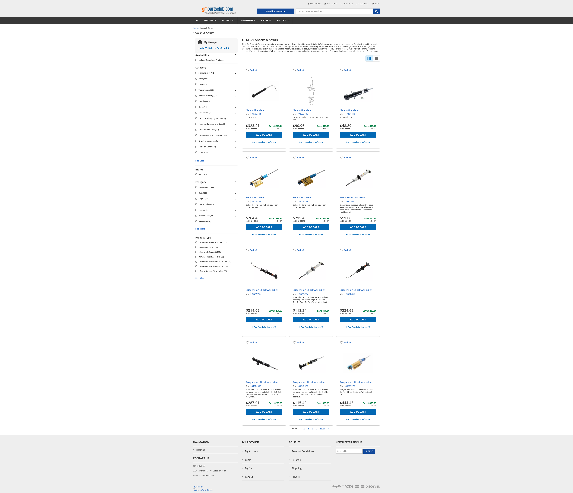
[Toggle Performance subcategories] (235, 216)
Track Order (331, 3)
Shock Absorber (255, 110)
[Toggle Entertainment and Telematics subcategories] (235, 135)
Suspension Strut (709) (208, 247)
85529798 (256, 201)
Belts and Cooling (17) (208, 95)
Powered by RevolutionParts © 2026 (203, 488)
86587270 (350, 386)
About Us (266, 20)
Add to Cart (264, 134)
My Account (315, 3)
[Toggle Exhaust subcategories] (235, 152)
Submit (369, 451)
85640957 (256, 293)
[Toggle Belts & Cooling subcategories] (235, 221)
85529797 (303, 201)
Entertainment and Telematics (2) (213, 135)
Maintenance (248, 20)
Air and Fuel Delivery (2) (209, 129)
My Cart (249, 468)
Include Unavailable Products (211, 60)
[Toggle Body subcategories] (235, 78)
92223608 (303, 113)
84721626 (350, 201)
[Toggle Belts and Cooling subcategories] (235, 95)
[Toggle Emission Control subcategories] (235, 147)
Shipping (297, 468)
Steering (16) (204, 101)
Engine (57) (203, 84)
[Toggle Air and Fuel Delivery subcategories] (235, 130)
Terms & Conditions (303, 451)
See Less (199, 160)
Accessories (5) (205, 112)
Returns (296, 459)
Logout (249, 476)
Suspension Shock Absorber (262, 290)
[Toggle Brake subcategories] (235, 107)
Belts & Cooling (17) (207, 221)
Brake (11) (203, 107)
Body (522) (203, 78)
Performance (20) (206, 215)
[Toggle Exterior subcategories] (235, 210)
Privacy (296, 476)
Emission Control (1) (207, 146)
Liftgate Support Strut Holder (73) (213, 271)
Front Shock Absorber (352, 197)
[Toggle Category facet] (235, 67)
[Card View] (369, 58)
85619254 (350, 293)
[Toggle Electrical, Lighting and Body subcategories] (235, 124)
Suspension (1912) (206, 73)
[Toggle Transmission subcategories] (235, 90)
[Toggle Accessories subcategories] (235, 113)
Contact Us (347, 3)
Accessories (228, 20)
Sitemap (200, 449)
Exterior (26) (204, 210)
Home (195, 28)
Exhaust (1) (203, 152)
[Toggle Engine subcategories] (235, 84)
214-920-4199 (362, 3)
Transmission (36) (206, 90)
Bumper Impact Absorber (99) (211, 257)
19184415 (350, 113)
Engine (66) (203, 198)
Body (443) (203, 193)
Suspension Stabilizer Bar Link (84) (213, 266)
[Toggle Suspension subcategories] (235, 73)
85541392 (303, 293)
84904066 (256, 386)
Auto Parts (210, 20)
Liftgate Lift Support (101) (210, 252)
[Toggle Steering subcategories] (235, 101)
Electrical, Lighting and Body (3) (212, 124)
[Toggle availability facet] (235, 55)
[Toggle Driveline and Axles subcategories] (235, 141)
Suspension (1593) (206, 187)
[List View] (376, 58)
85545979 (303, 386)
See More (200, 228)
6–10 (322, 428)
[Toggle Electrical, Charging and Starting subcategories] (235, 118)
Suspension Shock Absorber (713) (213, 242)
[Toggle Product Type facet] (235, 237)
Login (248, 459)
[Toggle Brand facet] (235, 169)
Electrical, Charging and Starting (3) (214, 118)
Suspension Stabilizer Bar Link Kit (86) (215, 261)
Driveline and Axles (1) (208, 141)
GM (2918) (203, 174)
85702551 (256, 113)
